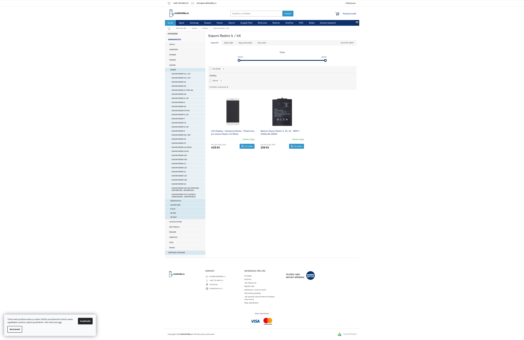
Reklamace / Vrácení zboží (255, 290)
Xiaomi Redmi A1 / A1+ (181, 73)
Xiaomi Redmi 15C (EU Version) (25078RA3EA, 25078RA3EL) (185, 189)
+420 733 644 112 (216, 280)
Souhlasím (85, 321)
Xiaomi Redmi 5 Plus (181, 110)
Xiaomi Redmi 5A (179, 106)
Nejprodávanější (245, 42)
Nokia (172, 247)
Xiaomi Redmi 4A (179, 94)
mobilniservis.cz (216, 288)
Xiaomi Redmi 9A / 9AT (181, 135)
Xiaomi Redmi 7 (178, 118)
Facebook (213, 284)
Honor (172, 60)
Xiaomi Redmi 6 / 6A (180, 114)
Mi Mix (173, 213)
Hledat (288, 13)
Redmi (173, 69)
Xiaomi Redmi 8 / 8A (180, 127)
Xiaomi (172, 65)
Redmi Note (175, 201)
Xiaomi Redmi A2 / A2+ (181, 78)
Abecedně (262, 42)
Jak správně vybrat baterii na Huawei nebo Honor (259, 298)
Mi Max (173, 217)
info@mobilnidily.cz (217, 276)
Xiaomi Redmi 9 (178, 131)
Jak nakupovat (250, 283)
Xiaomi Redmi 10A (179, 159)
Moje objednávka (251, 303)
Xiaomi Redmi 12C (179, 167)
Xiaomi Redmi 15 (179, 184)
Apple (172, 44)
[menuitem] (170, 23)
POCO (172, 209)
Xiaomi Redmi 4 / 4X (180, 98)
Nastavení (15, 329)
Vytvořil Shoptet (349, 334)
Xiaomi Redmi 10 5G (180, 151)
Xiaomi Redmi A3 (179, 82)
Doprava (247, 279)
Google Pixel (175, 221)
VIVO (171, 242)
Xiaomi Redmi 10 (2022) (182, 147)
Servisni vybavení (176, 252)
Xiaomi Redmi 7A (179, 122)
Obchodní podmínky (252, 293)
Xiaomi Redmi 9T (179, 143)
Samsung (173, 49)
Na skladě (218, 69)
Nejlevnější (228, 42)
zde (60, 322)
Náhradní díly (174, 39)
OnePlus (173, 237)
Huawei (172, 54)
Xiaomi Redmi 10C (179, 155)
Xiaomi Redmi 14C (179, 180)
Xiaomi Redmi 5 (178, 102)
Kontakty (248, 276)
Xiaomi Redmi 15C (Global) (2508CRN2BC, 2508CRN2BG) (184, 195)
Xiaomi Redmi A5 (179, 86)
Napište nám (249, 286)
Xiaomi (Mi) (175, 205)
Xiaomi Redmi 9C (179, 139)
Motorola (174, 227)
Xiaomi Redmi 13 (179, 171)
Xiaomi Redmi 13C (179, 175)
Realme (172, 232)
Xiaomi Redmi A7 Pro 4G (182, 90)
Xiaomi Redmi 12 (179, 163)
